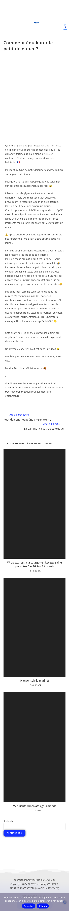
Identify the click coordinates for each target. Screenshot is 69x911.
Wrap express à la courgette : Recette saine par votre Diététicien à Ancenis (34, 564)
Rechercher (9, 821)
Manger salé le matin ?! (34, 680)
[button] (34, 22)
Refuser (43, 906)
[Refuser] (64, 902)
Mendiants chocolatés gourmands (34, 806)
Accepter (28, 906)
